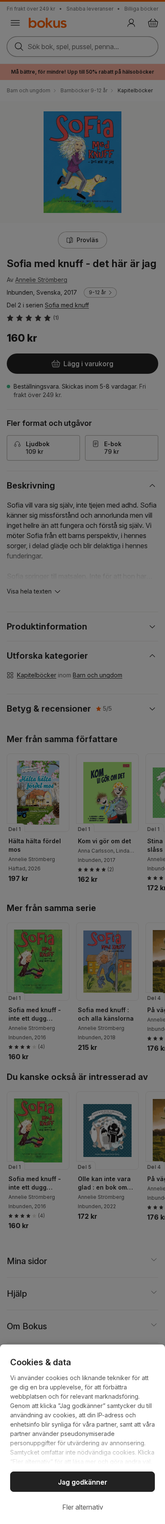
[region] (82, 1434)
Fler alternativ (82, 1507)
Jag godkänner (82, 1482)
